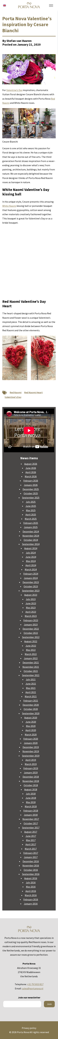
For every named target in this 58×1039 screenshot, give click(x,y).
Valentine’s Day (14, 90)
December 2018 (31, 776)
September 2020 (30, 713)
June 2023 (31, 603)
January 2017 (31, 857)
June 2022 (31, 645)
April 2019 (31, 759)
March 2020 (31, 734)
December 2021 (31, 662)
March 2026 (31, 476)
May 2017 (31, 840)
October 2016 (31, 869)
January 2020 (31, 742)
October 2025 (31, 493)
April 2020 (31, 730)
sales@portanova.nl (32, 988)
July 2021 (31, 679)
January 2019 (31, 772)
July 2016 (31, 882)
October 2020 (31, 709)
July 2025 (31, 501)
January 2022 (31, 658)
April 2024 (31, 565)
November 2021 (30, 666)
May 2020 (31, 726)
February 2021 (30, 700)
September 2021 (30, 675)
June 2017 (31, 836)
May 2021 (31, 688)
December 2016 (31, 861)
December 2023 (31, 582)
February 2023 (30, 620)
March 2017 (31, 848)
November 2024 (30, 535)
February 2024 (30, 573)
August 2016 (30, 878)
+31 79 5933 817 (35, 984)
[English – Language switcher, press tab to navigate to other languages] (4, 5)
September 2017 (30, 827)
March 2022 (31, 654)
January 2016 (31, 903)
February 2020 (30, 738)
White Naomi (9, 205)
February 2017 (30, 852)
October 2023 (31, 586)
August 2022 (30, 641)
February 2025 (30, 522)
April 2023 (31, 611)
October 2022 (31, 632)
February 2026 (30, 480)
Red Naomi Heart (33, 392)
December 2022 (31, 628)
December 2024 (31, 531)
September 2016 (30, 874)
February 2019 (30, 768)
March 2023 (31, 616)
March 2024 (31, 569)
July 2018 (31, 793)
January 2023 (31, 624)
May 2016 (31, 886)
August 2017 (30, 831)
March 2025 (31, 518)
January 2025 (31, 527)
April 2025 (31, 514)
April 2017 (31, 844)
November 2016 (30, 865)
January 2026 (31, 485)
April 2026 (31, 472)
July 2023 (31, 599)
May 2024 (31, 561)
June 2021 (31, 683)
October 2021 (31, 671)
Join (49, 1004)
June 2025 (31, 506)
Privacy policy (29, 1028)
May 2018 (31, 802)
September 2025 (30, 497)
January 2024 (31, 578)
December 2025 (31, 489)
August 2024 (30, 548)
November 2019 (30, 751)
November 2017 (30, 819)
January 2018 (31, 814)
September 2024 (30, 544)
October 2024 (31, 539)
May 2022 (31, 649)
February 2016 (30, 899)
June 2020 (31, 721)
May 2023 (31, 607)
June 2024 (31, 556)
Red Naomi (15, 392)
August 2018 (30, 789)
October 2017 (31, 823)
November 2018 (30, 781)
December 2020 (31, 704)
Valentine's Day (13, 397)
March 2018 (31, 806)
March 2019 (31, 764)
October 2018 (31, 785)
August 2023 (30, 594)
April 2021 (31, 692)
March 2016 (31, 895)
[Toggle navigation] (51, 5)
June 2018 (31, 797)
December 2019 (31, 747)
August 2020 (30, 717)
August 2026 (30, 463)
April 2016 (31, 891)
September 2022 (30, 637)
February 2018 (30, 810)
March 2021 (31, 696)
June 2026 (31, 468)
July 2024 (31, 552)
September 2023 (30, 590)
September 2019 (30, 755)
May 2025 (31, 510)
